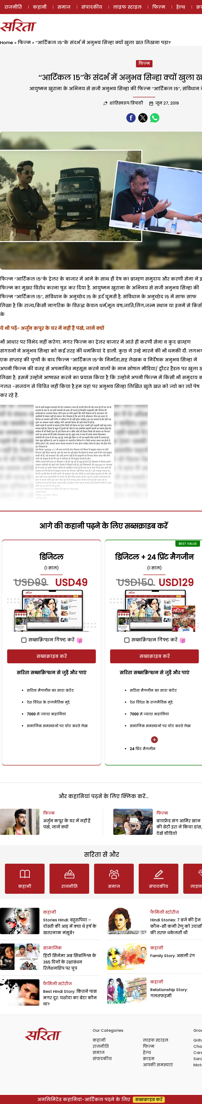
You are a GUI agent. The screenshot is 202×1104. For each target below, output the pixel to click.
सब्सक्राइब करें (51, 656)
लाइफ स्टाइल (127, 7)
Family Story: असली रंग (172, 956)
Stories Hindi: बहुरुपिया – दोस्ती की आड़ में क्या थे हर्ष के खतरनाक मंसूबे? (70, 926)
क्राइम (148, 1059)
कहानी (40, 7)
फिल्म (158, 7)
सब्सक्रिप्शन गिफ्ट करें (50, 640)
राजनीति (13, 7)
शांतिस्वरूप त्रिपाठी (126, 103)
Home (6, 42)
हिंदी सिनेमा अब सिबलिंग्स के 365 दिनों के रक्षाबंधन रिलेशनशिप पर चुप (69, 962)
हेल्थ (180, 7)
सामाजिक (52, 948)
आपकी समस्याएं (158, 1065)
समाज (63, 7)
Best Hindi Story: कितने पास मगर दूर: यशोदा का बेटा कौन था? (70, 998)
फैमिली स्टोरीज (57, 984)
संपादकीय (91, 7)
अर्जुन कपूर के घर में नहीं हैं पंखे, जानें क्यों (62, 328)
